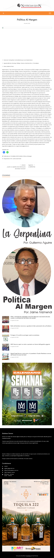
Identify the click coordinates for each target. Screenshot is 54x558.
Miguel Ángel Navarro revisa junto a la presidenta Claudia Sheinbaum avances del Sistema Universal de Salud (31, 354)
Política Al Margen (27, 156)
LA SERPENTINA (31, 166)
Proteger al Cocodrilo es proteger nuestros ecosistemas (25, 335)
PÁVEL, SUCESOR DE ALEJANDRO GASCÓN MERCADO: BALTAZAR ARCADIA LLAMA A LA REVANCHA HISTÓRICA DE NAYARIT (30, 317)
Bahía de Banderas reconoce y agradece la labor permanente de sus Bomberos (31, 326)
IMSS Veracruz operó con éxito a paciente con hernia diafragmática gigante (30, 344)
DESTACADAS (19, 156)
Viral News (28, 555)
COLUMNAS (13, 156)
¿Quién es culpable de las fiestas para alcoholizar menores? (16, 166)
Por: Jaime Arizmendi (16, 158)
